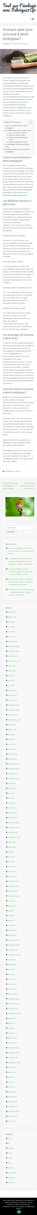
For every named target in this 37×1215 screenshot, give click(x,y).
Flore (10, 1163)
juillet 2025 (12, 671)
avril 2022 (11, 862)
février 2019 (12, 1038)
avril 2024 (11, 744)
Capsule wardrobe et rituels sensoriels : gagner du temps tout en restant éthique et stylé (21, 571)
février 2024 (12, 754)
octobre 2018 (13, 1058)
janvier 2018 (12, 1102)
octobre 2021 (13, 891)
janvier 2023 (12, 818)
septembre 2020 (14, 955)
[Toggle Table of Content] (29, 122)
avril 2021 (11, 920)
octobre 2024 (13, 715)
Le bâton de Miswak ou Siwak (18, 142)
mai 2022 (11, 857)
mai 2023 (11, 798)
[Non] (34, 1206)
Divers (10, 1153)
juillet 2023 (12, 788)
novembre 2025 (14, 651)
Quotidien (17, 471)
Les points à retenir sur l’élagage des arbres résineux (10, 486)
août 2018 (11, 1067)
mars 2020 (12, 984)
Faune (10, 1158)
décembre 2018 (14, 1048)
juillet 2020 (12, 964)
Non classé (12, 1173)
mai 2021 (11, 916)
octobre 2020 (13, 950)
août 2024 (11, 725)
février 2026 (12, 641)
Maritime (11, 1168)
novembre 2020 (14, 945)
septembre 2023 (14, 778)
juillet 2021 (12, 906)
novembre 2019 (14, 1004)
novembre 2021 (14, 886)
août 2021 (11, 901)
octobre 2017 (13, 1116)
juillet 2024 (12, 729)
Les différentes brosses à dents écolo (18, 130)
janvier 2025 (12, 700)
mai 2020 (11, 974)
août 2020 (11, 960)
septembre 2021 (14, 896)
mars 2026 (12, 636)
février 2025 (12, 695)
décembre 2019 (14, 999)
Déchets (11, 1148)
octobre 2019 (13, 1009)
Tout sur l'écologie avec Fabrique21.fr (19, 7)
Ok (19, 1212)
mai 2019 (11, 1028)
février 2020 (12, 989)
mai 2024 (11, 739)
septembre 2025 (14, 661)
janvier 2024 (12, 759)
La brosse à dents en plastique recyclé (18, 138)
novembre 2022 (14, 827)
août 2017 (11, 1121)
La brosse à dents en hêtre (17, 135)
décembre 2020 (14, 940)
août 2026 (11, 612)
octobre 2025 (13, 656)
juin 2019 (11, 1023)
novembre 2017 (14, 1111)
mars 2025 (12, 690)
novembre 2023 (14, 769)
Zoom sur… (12, 1182)
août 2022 (11, 842)
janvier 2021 (12, 935)
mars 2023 (12, 808)
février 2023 (12, 813)
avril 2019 (11, 1033)
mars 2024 (12, 749)
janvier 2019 (12, 1043)
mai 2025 (11, 680)
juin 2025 (11, 676)
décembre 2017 (14, 1106)
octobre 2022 (13, 832)
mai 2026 (11, 627)
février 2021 (12, 930)
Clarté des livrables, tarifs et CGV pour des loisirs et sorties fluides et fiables (21, 551)
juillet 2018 (12, 1072)
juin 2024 (11, 734)
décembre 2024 (14, 705)
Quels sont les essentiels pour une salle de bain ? (27, 486)
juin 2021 (11, 911)
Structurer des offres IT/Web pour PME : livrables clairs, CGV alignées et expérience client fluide (21, 582)
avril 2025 (11, 685)
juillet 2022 (12, 847)
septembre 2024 (14, 720)
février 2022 (12, 871)
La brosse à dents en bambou (18, 133)
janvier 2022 (12, 876)
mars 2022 (12, 867)
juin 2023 (11, 793)
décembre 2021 (14, 881)
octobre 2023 (13, 773)
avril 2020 (11, 979)
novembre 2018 (14, 1053)
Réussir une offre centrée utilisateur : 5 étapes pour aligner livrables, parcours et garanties (21, 592)
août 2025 (11, 666)
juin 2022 (11, 852)
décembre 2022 (14, 823)
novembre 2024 (14, 710)
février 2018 (12, 1097)
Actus (10, 1138)
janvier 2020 (12, 994)
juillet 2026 (12, 617)
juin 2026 (11, 622)
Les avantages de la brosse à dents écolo (17, 145)
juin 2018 (11, 1077)
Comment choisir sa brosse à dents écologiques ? (17, 150)
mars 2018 (12, 1092)
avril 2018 (11, 1087)
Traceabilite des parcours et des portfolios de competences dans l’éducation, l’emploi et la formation (21, 561)
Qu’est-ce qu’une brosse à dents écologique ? (16, 127)
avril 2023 (11, 803)
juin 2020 (11, 969)
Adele (26, 44)
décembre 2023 (14, 764)
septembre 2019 (14, 1013)
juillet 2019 (12, 1018)
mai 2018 (11, 1082)
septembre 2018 (14, 1062)
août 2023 (11, 783)
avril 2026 (11, 632)
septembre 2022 (14, 837)
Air (9, 1143)
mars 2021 (12, 925)
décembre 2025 (14, 646)
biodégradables (16, 225)
